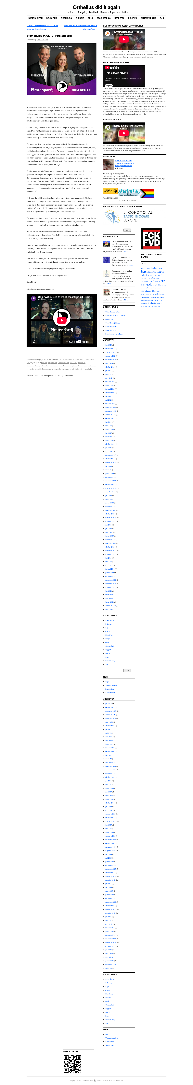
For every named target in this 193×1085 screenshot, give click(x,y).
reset (158, 297)
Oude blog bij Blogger (112, 323)
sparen (148, 300)
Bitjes (107, 627)
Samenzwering (148, 18)
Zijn (162, 18)
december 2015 (110, 455)
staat (151, 300)
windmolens (149, 306)
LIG (156, 285)
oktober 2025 (109, 348)
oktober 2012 (109, 547)
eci (160, 281)
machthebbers (152, 288)
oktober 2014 (109, 484)
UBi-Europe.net (110, 330)
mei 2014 (108, 499)
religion (143, 297)
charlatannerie (145, 281)
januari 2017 (109, 440)
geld (149, 284)
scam (162, 297)
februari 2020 (109, 403)
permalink (87, 369)
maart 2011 (109, 594)
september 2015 (110, 462)
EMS (142, 285)
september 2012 (110, 550)
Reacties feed (109, 689)
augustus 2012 (110, 554)
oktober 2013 (109, 514)
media (159, 287)
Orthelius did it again (96, 7)
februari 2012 (109, 569)
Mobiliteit (92, 365)
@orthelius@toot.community (125, 163)
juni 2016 (108, 448)
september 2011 (110, 583)
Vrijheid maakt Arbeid (112, 312)
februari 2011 (109, 598)
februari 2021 (109, 389)
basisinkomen (152, 271)
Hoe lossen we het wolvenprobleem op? (120, 290)
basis (160, 268)
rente (148, 296)
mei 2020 (108, 400)
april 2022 (108, 378)
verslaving (144, 303)
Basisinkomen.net (111, 326)
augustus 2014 (110, 492)
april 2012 (108, 565)
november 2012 (110, 543)
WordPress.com (117, 1080)
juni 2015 (108, 466)
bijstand (159, 275)
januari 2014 (109, 503)
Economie (73, 362)
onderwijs (30, 369)
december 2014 (110, 477)
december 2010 (110, 605)
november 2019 (110, 407)
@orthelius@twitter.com (123, 160)
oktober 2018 (109, 418)
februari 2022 (109, 381)
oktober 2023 (109, 367)
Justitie (55, 365)
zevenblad (157, 306)
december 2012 (110, 539)
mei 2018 (108, 425)
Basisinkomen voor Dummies (115, 315)
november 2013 (110, 510)
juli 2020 (108, 396)
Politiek (132, 18)
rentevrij (153, 297)
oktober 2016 (109, 444)
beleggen (153, 275)
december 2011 (110, 576)
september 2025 (110, 352)
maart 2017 (109, 436)
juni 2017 (108, 433)
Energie (80, 18)
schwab (143, 300)
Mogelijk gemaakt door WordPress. (81, 1080)
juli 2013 (108, 525)
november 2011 (110, 580)
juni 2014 (108, 495)
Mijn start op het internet (121, 257)
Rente (82, 359)
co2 (151, 281)
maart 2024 (109, 363)
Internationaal (46, 365)
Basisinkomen (35, 18)
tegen (155, 300)
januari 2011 (109, 602)
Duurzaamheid (63, 362)
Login (107, 681)
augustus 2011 (110, 587)
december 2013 (110, 506)
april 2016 (108, 451)
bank (149, 268)
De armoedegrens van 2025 (122, 241)
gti (153, 285)
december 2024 (110, 356)
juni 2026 (108, 345)
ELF (163, 281)
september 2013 (110, 517)
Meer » (126, 251)
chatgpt (107, 631)
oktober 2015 (109, 459)
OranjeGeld (109, 319)
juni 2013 (108, 528)
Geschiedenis (104, 18)
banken (44, 362)
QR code (161, 294)
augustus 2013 (110, 521)
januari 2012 (109, 572)
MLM (158, 291)
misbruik (144, 291)
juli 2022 (108, 370)
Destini (155, 281)
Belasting (51, 18)
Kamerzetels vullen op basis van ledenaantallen (122, 272)
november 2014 (110, 481)
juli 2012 (108, 558)
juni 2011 (108, 591)
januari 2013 (109, 536)
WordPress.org (110, 692)
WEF (160, 303)
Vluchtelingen (63, 369)
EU (146, 285)
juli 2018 (108, 422)
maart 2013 (109, 532)
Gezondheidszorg (33, 365)
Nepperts (119, 18)
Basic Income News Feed (113, 334)
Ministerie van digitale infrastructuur (73, 365)
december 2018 (110, 414)
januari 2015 (109, 473)
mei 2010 (108, 609)
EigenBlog (66, 18)
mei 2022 (108, 374)
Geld (90, 18)
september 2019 (110, 411)
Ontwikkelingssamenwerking (46, 369)
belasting (145, 274)
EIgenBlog (109, 635)
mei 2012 (108, 561)
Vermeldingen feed (111, 685)
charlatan (156, 278)
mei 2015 (108, 470)
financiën (81, 362)
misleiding (152, 291)
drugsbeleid (52, 362)
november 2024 (110, 359)
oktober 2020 (109, 392)
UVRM (159, 300)
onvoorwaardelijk (152, 294)
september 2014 (110, 488)
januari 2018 (109, 429)
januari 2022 (109, 385)
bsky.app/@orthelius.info (123, 165)
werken (143, 306)
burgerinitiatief (147, 278)
